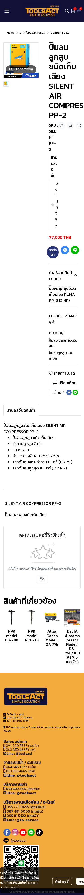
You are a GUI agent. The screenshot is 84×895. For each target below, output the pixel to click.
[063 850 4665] (5, 753)
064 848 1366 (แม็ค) (21, 767)
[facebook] (7, 832)
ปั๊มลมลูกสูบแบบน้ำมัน (38, 33)
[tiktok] (39, 832)
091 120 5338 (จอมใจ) (22, 745)
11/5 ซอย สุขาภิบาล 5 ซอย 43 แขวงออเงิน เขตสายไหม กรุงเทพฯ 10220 (41, 728)
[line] (31, 832)
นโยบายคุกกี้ (11, 887)
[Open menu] (6, 10)
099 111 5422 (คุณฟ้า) (22, 815)
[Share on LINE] (75, 392)
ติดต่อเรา (53, 252)
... (20, 33)
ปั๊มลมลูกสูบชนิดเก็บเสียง (26, 515)
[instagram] (15, 832)
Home (11, 33)
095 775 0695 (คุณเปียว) (25, 806)
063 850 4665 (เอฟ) (20, 750)
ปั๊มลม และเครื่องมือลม (63, 343)
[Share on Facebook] (69, 392)
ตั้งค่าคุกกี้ (62, 881)
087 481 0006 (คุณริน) (24, 811)
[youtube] (23, 832)
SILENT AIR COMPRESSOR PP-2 (33, 503)
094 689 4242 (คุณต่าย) (23, 788)
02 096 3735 (20, 721)
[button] (67, 11)
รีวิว (42, 579)
